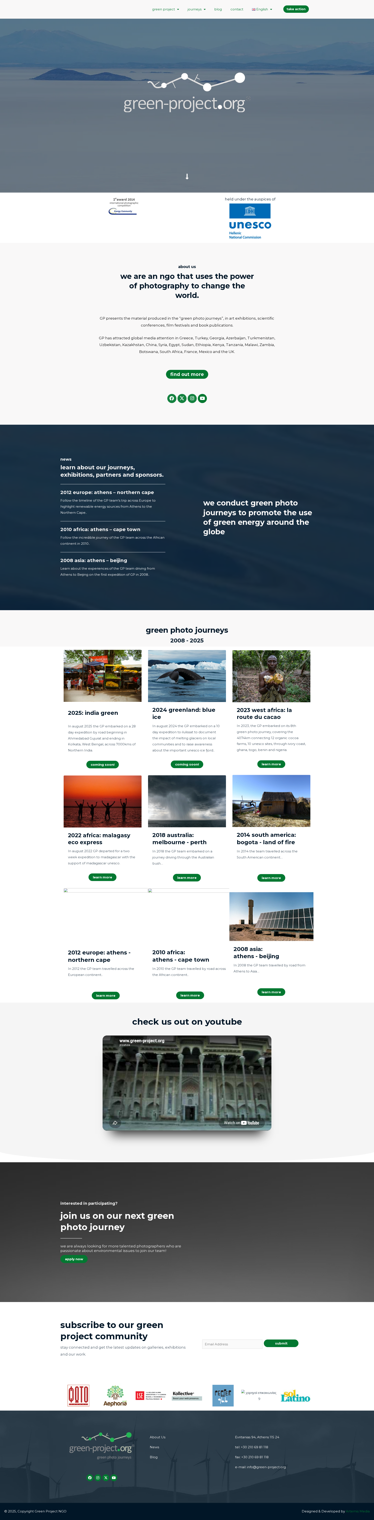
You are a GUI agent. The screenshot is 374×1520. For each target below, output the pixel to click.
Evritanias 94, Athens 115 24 (257, 1437)
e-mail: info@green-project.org (260, 1467)
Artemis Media (358, 1511)
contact (237, 9)
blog (218, 9)
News (154, 1447)
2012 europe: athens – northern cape (107, 492)
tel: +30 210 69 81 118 (251, 1447)
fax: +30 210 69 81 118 (252, 1457)
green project (163, 9)
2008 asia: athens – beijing (93, 560)
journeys (195, 9)
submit (281, 1343)
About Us (157, 1437)
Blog (154, 1457)
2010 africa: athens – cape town (100, 529)
